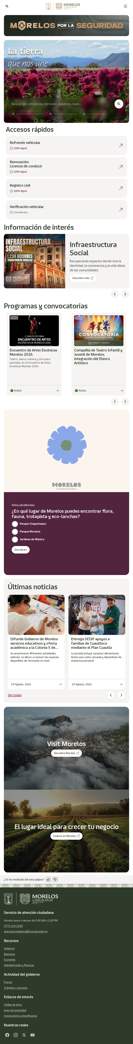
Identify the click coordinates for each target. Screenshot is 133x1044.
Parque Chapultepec (33, 524)
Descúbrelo (20, 549)
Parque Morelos (30, 531)
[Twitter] (24, 1035)
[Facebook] (7, 1035)
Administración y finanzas (19, 965)
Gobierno (9, 948)
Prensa (8, 982)
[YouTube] (32, 1035)
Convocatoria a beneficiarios (20, 1016)
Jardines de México (32, 539)
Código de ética (13, 1004)
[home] (66, 6)
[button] (125, 6)
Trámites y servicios (15, 988)
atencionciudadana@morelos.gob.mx (26, 931)
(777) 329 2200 (13, 926)
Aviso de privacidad (15, 1010)
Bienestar (9, 954)
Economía (9, 960)
